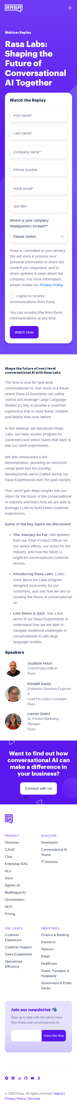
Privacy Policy (51, 285)
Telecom (47, 949)
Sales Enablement (18, 954)
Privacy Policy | (16, 1098)
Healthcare (49, 963)
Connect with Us (38, 788)
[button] (70, 8)
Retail (45, 956)
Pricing (10, 914)
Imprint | (59, 1093)
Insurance (48, 942)
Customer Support (18, 947)
